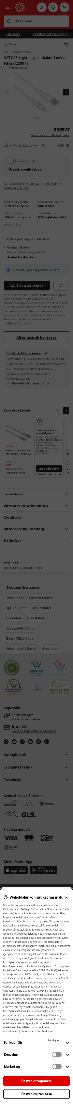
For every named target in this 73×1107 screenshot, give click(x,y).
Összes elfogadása (36, 1081)
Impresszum (27, 1031)
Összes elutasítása (36, 1094)
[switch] (57, 1054)
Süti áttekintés (45, 1031)
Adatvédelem (10, 1031)
